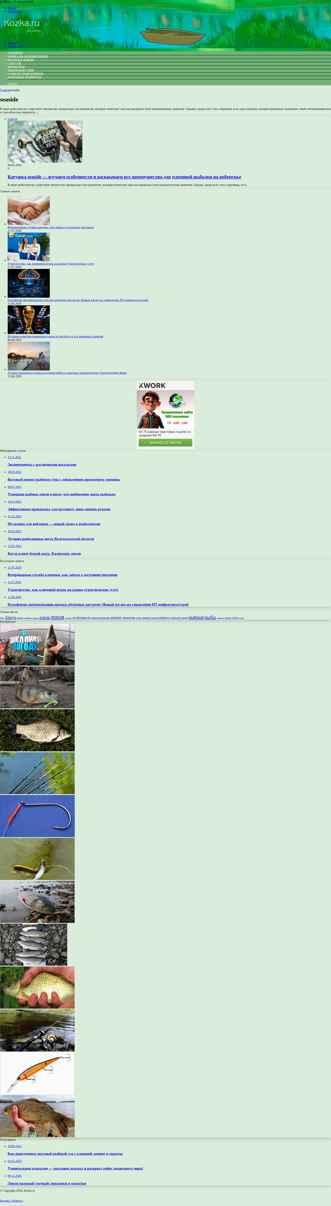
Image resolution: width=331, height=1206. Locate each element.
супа (235, 617)
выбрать (28, 618)
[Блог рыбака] (22, 36)
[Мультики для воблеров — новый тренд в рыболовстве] (37, 664)
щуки (241, 618)
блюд (2, 618)
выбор (20, 618)
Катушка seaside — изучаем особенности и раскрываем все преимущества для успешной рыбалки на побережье (124, 176)
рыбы (210, 617)
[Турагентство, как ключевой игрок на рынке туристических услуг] (29, 260)
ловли (44, 617)
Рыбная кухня (21, 70)
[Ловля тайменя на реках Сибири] (37, 921)
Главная (5, 90)
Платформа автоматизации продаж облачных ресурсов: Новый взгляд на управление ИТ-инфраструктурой (78, 300)
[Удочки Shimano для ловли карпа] (37, 1050)
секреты (220, 618)
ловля (57, 617)
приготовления (100, 617)
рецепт (116, 617)
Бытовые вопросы (25, 77)
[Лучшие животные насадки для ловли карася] (37, 1007)
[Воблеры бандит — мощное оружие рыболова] (37, 1093)
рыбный (196, 617)
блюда (10, 617)
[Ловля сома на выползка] (37, 879)
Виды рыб (16, 66)
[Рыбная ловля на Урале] (33, 964)
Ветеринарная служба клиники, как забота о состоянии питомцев (51, 227)
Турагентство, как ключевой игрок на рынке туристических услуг (51, 263)
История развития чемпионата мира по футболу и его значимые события (55, 336)
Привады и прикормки (28, 56)
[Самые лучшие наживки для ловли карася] (37, 1136)
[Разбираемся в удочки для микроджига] (37, 707)
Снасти (14, 63)
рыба (138, 617)
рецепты (129, 617)
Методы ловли (21, 59)
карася (36, 618)
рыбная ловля (150, 617)
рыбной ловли (179, 617)
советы (228, 618)
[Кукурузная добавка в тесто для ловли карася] (37, 750)
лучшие (68, 618)
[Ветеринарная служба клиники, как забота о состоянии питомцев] (29, 224)
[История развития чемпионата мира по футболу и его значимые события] (29, 333)
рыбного (164, 617)
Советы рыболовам (25, 73)
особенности (81, 617)
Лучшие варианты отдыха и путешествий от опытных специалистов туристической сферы (67, 372)
